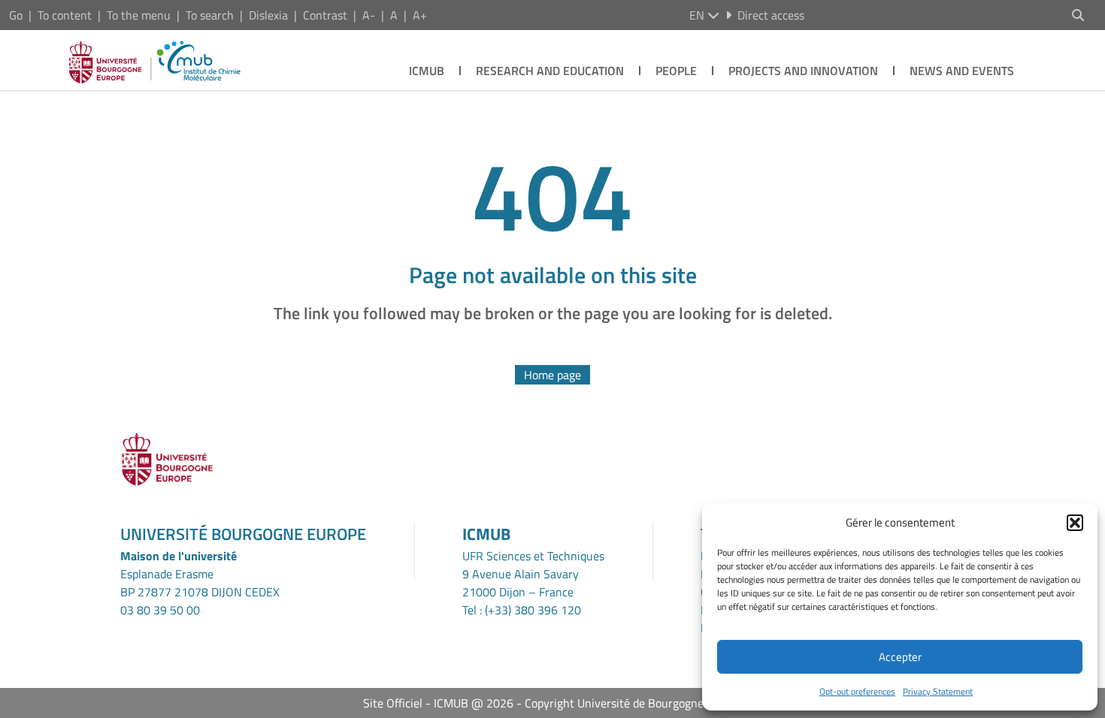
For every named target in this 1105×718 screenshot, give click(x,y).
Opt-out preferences (857, 691)
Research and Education (550, 70)
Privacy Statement (938, 691)
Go (16, 15)
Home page (552, 375)
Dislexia (268, 15)
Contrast (325, 15)
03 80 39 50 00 (160, 610)
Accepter (900, 656)
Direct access (770, 15)
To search (210, 15)
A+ (420, 15)
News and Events (962, 70)
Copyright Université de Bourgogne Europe (634, 703)
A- (368, 15)
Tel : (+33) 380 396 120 (521, 610)
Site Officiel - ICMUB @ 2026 (438, 703)
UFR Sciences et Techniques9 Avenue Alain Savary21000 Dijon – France (533, 574)
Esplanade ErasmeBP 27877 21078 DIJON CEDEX (200, 583)
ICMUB (426, 70)
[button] (1074, 522)
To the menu (139, 15)
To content (65, 15)
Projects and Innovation (803, 70)
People (676, 70)
